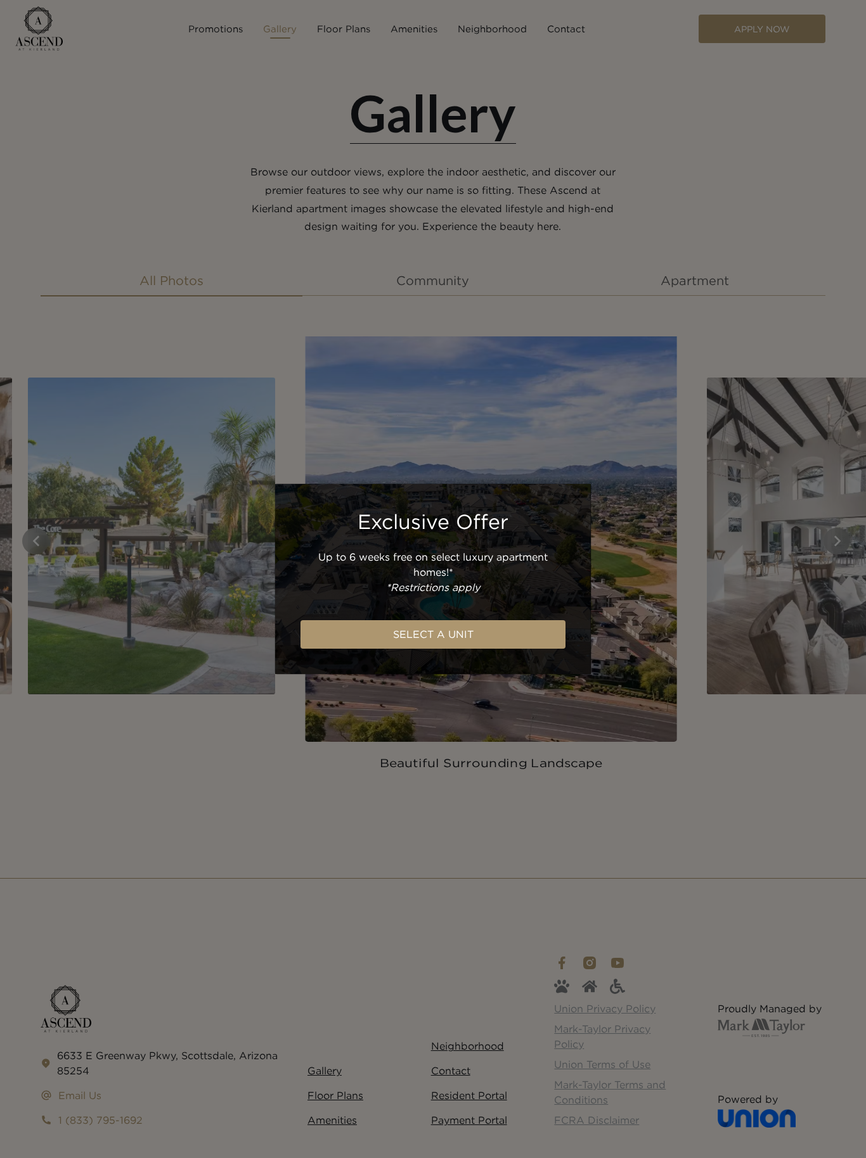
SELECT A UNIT (433, 634)
